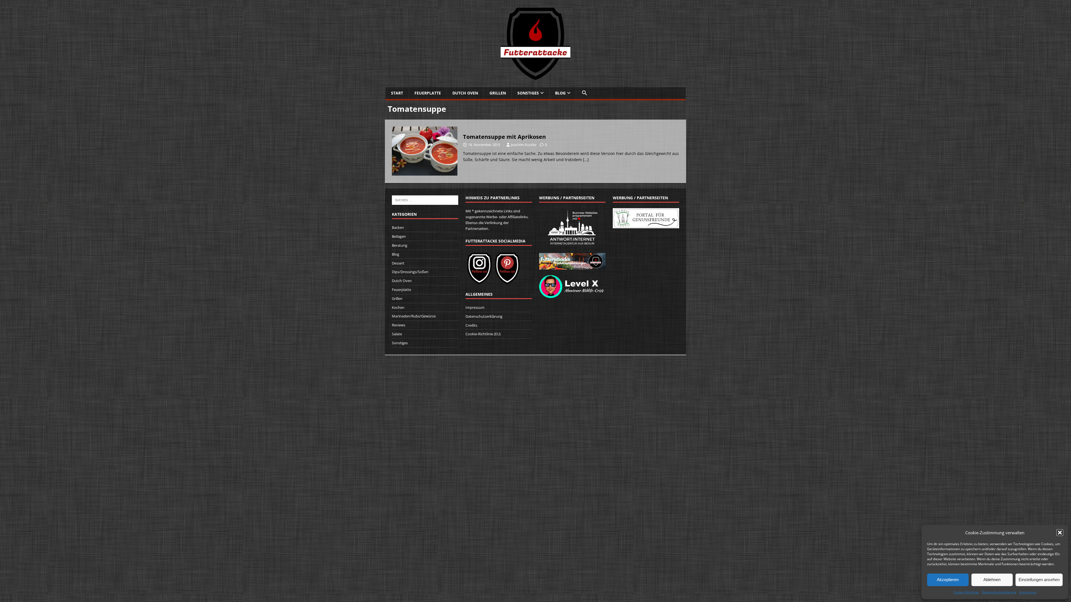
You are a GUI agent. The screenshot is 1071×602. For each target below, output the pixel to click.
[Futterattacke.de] (535, 77)
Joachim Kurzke (523, 144)
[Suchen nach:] (425, 199)
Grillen (497, 93)
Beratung (399, 245)
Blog (560, 93)
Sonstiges (528, 93)
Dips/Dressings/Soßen (410, 271)
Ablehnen (991, 579)
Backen (398, 227)
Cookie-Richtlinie (966, 592)
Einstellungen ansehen (1039, 579)
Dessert (398, 263)
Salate (397, 333)
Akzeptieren (948, 579)
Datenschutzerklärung (999, 592)
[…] (586, 159)
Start (397, 93)
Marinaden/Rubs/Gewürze (414, 316)
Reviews (398, 324)
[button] (1060, 532)
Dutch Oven (465, 93)
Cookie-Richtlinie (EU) (483, 333)
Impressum (1028, 592)
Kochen (398, 307)
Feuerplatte (427, 93)
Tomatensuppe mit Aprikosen (504, 136)
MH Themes (468, 360)
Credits (471, 325)
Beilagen (399, 236)
